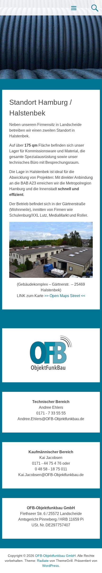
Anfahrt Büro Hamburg (78, 322)
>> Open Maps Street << (64, 296)
